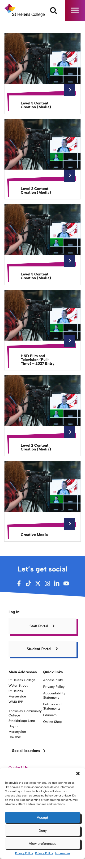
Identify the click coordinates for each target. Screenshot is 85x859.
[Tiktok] (28, 583)
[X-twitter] (38, 583)
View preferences (42, 843)
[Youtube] (66, 583)
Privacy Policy (24, 853)
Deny (42, 830)
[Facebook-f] (19, 583)
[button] (78, 773)
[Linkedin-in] (57, 583)
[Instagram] (47, 583)
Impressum (62, 853)
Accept (42, 817)
